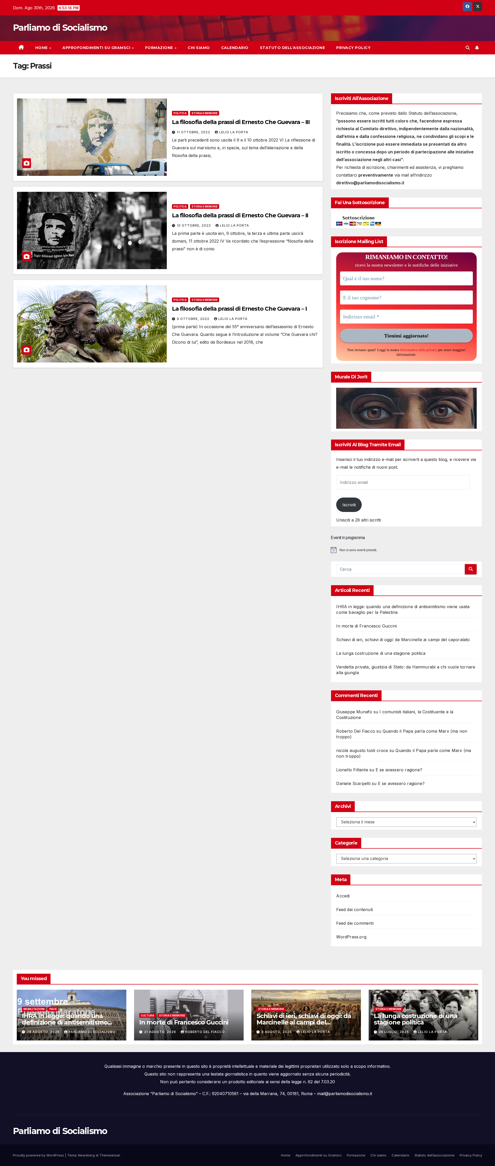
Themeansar (110, 1155)
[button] (468, 47)
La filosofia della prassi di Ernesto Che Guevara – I (239, 308)
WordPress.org (351, 936)
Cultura (147, 1015)
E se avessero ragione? (399, 769)
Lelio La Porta (233, 132)
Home (42, 47)
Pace (53, 1009)
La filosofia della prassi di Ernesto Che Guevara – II (240, 215)
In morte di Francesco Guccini (366, 626)
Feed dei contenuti (354, 909)
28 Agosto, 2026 (44, 1032)
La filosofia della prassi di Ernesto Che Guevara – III (241, 122)
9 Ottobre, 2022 (193, 319)
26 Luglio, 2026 (394, 1032)
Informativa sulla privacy (418, 350)
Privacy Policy (353, 47)
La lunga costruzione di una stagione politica (380, 653)
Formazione (159, 47)
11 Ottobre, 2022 (194, 132)
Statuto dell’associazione (292, 47)
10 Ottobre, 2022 (194, 225)
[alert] (406, 550)
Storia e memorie (205, 113)
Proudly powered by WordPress (39, 1155)
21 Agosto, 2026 (160, 1032)
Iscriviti (349, 504)
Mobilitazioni (34, 1009)
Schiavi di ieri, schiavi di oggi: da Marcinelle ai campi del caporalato (403, 639)
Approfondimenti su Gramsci (96, 47)
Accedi (343, 895)
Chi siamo (199, 47)
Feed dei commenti (354, 923)
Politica (180, 113)
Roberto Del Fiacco (205, 1032)
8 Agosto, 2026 (277, 1032)
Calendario (235, 47)
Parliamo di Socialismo (60, 27)
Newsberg (86, 1155)
